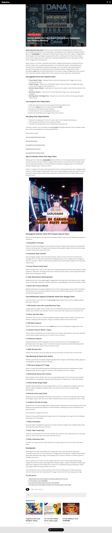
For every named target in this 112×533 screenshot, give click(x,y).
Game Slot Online (34, 34)
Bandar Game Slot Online (33, 149)
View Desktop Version (57, 529)
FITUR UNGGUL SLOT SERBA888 (38, 481)
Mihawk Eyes (34, 43)
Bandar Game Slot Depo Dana (34, 50)
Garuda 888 (51, 300)
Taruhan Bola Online (31, 141)
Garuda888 (55, 127)
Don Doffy (47, 523)
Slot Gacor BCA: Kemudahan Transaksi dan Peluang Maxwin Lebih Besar (50, 484)
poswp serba (67, 523)
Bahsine (5, 2)
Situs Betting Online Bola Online (35, 145)
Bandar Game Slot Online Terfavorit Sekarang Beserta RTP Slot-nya (48, 479)
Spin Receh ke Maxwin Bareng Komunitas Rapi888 (44, 483)
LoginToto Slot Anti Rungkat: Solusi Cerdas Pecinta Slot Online (33, 520)
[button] (110, 2)
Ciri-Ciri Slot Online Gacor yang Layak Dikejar (51, 520)
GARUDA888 (35, 54)
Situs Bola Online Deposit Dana (35, 153)
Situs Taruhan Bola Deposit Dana (35, 137)
